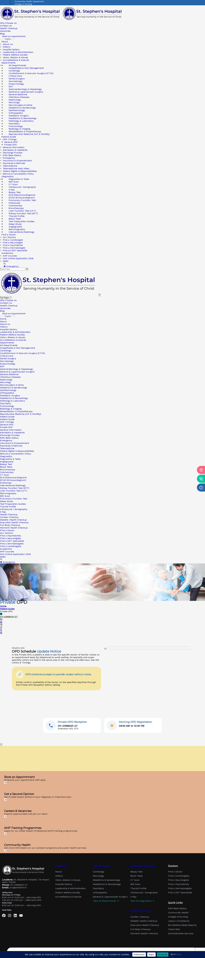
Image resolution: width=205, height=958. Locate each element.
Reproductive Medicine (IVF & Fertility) (29, 134)
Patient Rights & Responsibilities (20, 171)
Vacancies (5, 31)
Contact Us (6, 25)
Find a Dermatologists (12, 543)
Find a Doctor (7, 530)
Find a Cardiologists (10, 546)
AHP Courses (10, 255)
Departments (7, 342)
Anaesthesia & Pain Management (26, 68)
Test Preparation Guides (13, 504)
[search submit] (27, 269)
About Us (8, 44)
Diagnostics (6, 456)
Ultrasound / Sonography (22, 187)
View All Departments (105, 901)
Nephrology (6, 379)
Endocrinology (7, 363)
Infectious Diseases (10, 377)
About (4, 41)
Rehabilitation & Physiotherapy (16, 411)
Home (3, 318)
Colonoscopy (7, 472)
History (6, 47)
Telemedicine (10, 166)
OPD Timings (10, 139)
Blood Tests (6, 467)
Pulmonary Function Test (13, 498)
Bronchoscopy (7, 469)
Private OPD (10, 144)
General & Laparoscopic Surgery (17, 371)
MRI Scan (5, 496)
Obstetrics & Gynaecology (13, 387)
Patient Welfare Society (15, 54)
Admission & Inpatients (15, 150)
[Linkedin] (15, 915)
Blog (2, 33)
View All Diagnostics (141, 901)
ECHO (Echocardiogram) (13, 480)
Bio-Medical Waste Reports (182, 925)
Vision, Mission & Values (15, 57)
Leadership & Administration (18, 52)
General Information (13, 147)
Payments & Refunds (14, 163)
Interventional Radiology (21, 232)
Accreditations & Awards (16, 60)
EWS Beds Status (12, 155)
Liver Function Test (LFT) (13, 490)
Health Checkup (8, 28)
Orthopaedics (7, 393)
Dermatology (7, 361)
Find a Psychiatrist (13, 245)
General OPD (11, 142)
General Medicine (9, 374)
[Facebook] (4, 915)
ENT (2, 366)
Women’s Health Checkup (14, 527)
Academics (7, 253)
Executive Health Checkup (14, 522)
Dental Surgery (8, 358)
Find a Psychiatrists (10, 535)
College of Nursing (23, 4)
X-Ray (3, 512)
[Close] (99, 295)
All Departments (9, 345)
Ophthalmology (8, 390)
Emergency (9, 158)
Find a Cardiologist (13, 240)
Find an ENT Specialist (15, 250)
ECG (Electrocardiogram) (13, 477)
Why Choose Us (8, 23)
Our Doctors (9, 237)
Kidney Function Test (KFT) (14, 488)
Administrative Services (180, 933)
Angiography (6, 461)
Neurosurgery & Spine (12, 385)
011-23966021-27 (9, 616)
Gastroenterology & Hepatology (16, 369)
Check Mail (174, 929)
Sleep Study (6, 501)
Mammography (8, 493)
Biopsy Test (6, 464)
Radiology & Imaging (11, 408)
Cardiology (5, 350)
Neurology (5, 382)
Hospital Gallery (11, 49)
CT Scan (4, 475)
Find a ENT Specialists (12, 541)
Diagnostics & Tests (10, 459)
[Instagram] (9, 915)
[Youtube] (21, 915)
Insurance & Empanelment (17, 160)
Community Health (178, 912)
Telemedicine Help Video (16, 168)
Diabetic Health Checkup (13, 519)
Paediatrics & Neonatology (14, 398)
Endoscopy (6, 482)
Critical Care (6, 356)
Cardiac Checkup (9, 517)
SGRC (6, 261)
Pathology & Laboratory (12, 400)
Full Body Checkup (10, 525)
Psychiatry (5, 403)
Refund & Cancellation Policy (18, 173)
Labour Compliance (178, 921)
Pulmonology (7, 406)
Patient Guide (7, 416)
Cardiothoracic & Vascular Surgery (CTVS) (31, 73)
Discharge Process (12, 152)
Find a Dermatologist (14, 247)
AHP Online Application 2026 (18, 258)
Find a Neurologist (13, 242)
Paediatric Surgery (10, 395)
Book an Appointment (14, 36)
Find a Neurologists (10, 538)
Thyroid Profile (8, 506)
